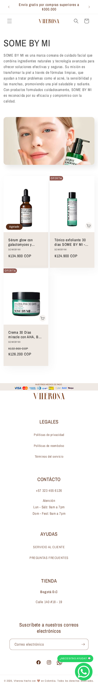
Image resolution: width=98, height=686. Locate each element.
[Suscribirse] (83, 644)
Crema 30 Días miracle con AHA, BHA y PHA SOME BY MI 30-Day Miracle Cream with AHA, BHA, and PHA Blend (25, 334)
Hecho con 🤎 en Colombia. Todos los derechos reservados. (59, 680)
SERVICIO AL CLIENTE (49, 547)
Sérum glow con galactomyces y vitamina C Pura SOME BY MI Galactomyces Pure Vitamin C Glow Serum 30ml (23, 242)
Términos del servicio (49, 456)
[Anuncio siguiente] (89, 7)
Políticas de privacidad (49, 435)
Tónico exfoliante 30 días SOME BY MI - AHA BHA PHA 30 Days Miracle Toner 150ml (70, 242)
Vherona (18, 680)
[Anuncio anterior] (9, 7)
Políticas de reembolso (49, 446)
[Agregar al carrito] (88, 225)
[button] (9, 21)
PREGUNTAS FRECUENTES (49, 558)
